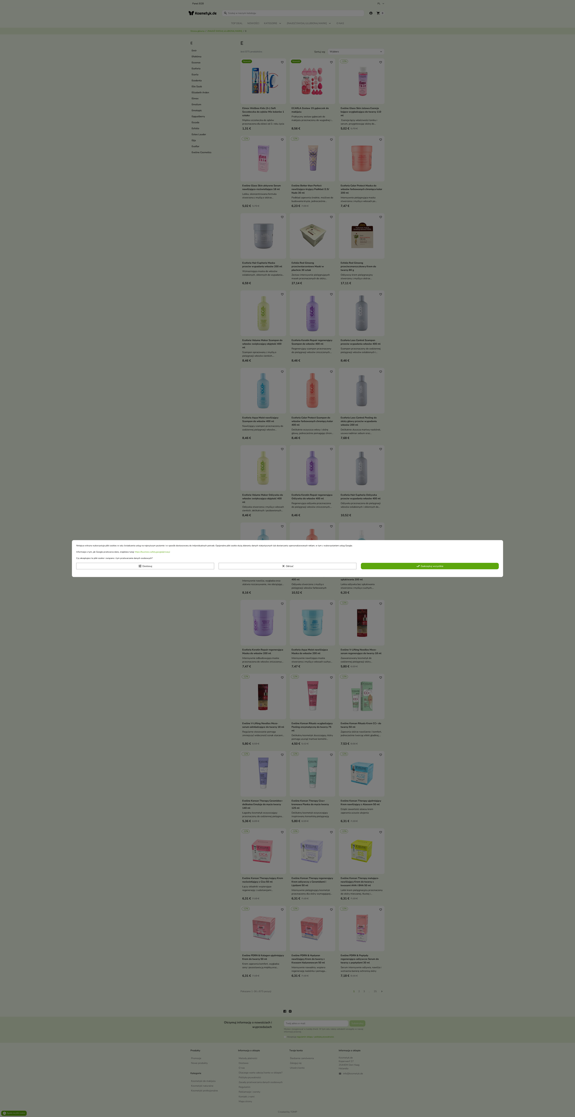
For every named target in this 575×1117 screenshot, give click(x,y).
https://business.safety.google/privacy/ (152, 551)
